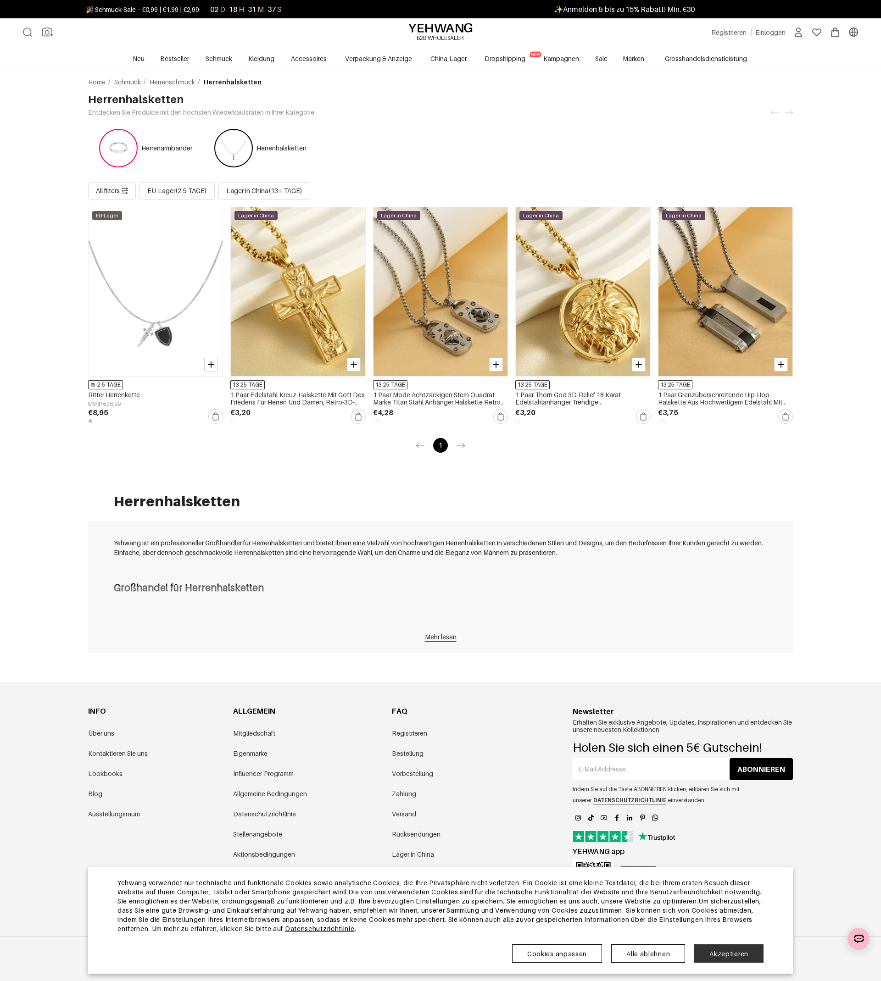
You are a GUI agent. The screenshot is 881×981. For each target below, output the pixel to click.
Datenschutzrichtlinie (264, 814)
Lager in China (413, 854)
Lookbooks (105, 773)
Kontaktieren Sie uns (118, 753)
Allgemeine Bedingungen (270, 794)
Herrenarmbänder (166, 148)
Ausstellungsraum (114, 814)
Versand (404, 814)
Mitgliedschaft (254, 733)
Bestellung (408, 753)
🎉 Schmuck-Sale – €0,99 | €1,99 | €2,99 (142, 9)
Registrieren (409, 733)
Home (97, 82)
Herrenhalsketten (281, 148)
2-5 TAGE (109, 384)
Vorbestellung (412, 773)
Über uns (101, 733)
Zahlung (404, 794)
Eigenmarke (250, 753)
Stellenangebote (257, 834)
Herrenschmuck (173, 82)
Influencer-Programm (263, 773)
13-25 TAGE (247, 384)
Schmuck (128, 82)
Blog (95, 794)
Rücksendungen (416, 834)
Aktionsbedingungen (264, 854)
